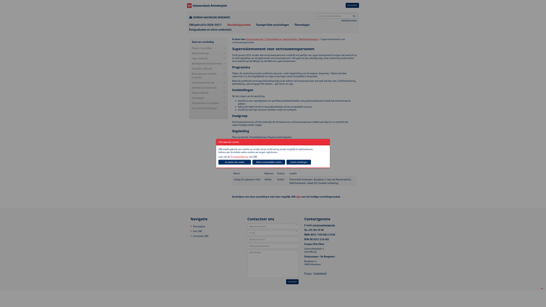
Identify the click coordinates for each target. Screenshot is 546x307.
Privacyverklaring (239, 156)
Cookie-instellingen (298, 162)
